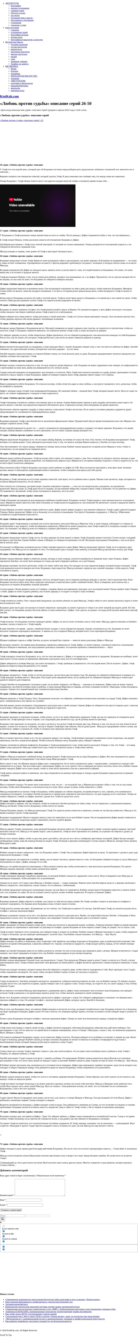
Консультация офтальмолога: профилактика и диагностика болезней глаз (39, 1302)
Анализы (15, 78)
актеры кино (16, 37)
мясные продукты (19, 54)
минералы (15, 88)
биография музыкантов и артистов (27, 40)
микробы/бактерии (19, 86)
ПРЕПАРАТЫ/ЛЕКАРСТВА (24, 76)
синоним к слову (18, 25)
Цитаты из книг (18, 13)
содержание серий (19, 32)
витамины (15, 73)
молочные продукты (20, 52)
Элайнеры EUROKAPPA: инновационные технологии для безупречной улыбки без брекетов (48, 1311)
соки (13, 59)
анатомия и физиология (22, 83)
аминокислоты (17, 90)
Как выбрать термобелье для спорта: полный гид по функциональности (38, 1321)
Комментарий (7, 1195)
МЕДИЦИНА (11, 66)
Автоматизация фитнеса (16, 1304)
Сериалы (15, 30)
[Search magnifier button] (2, 1219)
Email (3, 1205)
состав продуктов (19, 47)
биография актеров (19, 35)
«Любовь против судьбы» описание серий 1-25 (21, 120)
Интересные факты (14, 42)
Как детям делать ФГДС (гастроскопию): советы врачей (31, 1314)
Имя (3, 1200)
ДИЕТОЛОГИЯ (18, 81)
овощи (14, 56)
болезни (14, 71)
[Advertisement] (69, 143)
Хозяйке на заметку (20, 64)
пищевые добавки (19, 61)
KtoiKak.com (9, 96)
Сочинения (16, 23)
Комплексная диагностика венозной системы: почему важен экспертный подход (42, 1307)
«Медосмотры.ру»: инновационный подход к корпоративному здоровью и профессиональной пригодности (55, 1319)
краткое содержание (20, 8)
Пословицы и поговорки (22, 20)
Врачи (13, 69)
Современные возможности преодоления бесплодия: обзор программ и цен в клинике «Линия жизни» (52, 1299)
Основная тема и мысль (22, 18)
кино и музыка (12, 27)
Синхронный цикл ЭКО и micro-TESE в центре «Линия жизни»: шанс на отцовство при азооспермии (52, 1316)
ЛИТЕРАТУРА (12, 3)
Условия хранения (19, 44)
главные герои (17, 10)
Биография (16, 6)
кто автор (15, 15)
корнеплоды (16, 49)
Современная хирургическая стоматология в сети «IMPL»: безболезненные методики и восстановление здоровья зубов (60, 1309)
